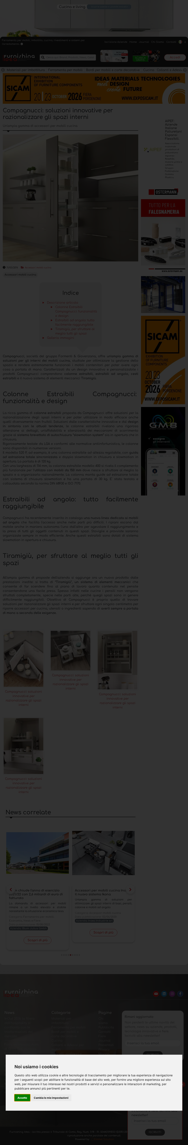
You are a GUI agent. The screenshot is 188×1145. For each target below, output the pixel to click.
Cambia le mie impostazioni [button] (51, 1097)
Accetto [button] (22, 1097)
